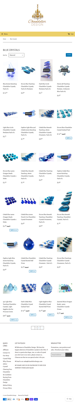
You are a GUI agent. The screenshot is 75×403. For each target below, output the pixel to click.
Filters (69, 54)
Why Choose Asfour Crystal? (7, 363)
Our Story (6, 355)
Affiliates (5, 350)
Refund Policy (7, 385)
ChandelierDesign (11, 395)
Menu (6, 34)
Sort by (5, 55)
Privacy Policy (7, 388)
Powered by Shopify (23, 395)
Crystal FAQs (7, 358)
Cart (72, 34)
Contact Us (6, 353)
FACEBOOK (33, 365)
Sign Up (69, 354)
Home (4, 39)
